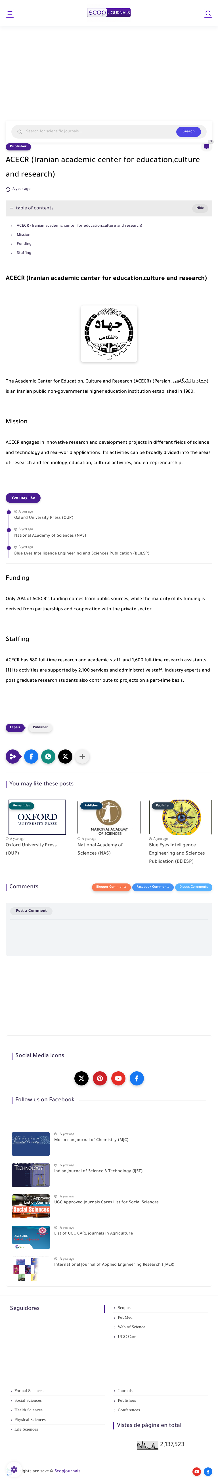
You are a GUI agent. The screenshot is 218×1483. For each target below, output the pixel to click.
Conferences (129, 1410)
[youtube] (118, 1078)
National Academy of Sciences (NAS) (50, 536)
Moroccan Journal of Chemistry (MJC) (91, 1140)
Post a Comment (31, 911)
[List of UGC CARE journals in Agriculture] (31, 1237)
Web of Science (131, 1327)
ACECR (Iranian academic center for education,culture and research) (79, 226)
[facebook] (137, 1078)
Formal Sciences (28, 1390)
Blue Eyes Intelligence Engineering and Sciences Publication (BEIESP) (82, 554)
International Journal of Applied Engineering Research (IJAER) (114, 1265)
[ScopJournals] (109, 13)
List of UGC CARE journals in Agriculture (93, 1234)
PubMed (125, 1317)
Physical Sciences (30, 1419)
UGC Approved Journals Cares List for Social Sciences (106, 1203)
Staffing (24, 253)
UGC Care (127, 1336)
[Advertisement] (109, 77)
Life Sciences (26, 1429)
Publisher (18, 147)
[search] (208, 13)
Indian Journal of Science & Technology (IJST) (98, 1171)
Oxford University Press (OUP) (44, 518)
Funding (24, 244)
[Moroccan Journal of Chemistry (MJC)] (31, 1144)
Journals (125, 1390)
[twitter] (81, 1078)
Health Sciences (28, 1410)
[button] (31, 756)
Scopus (124, 1307)
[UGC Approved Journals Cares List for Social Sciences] (31, 1206)
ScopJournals (67, 1471)
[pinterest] (100, 1078)
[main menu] (10, 13)
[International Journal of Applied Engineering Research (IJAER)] (31, 1269)
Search (189, 132)
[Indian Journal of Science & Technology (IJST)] (31, 1175)
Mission (23, 235)
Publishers (127, 1400)
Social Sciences (28, 1400)
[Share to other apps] (82, 756)
